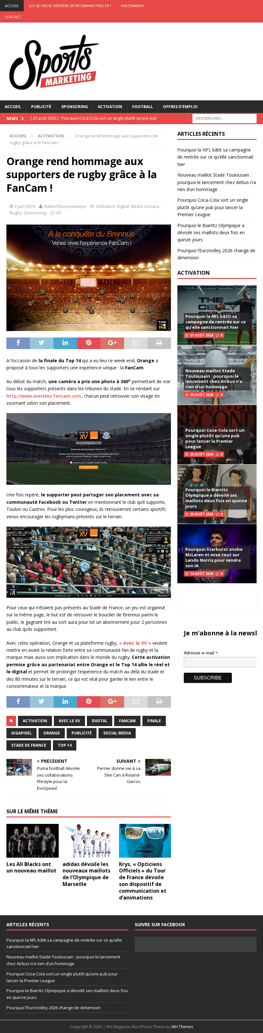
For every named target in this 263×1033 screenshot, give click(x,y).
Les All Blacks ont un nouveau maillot (31, 867)
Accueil (13, 106)
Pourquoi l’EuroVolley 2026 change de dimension (53, 1007)
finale (154, 721)
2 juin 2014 (25, 206)
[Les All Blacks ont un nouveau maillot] (32, 841)
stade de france (28, 745)
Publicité (41, 106)
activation (35, 721)
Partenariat (132, 5)
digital (99, 721)
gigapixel (21, 733)
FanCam (127, 721)
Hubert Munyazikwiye (65, 206)
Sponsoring (74, 106)
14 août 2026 (201, 573)
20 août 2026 (201, 394)
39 (58, 213)
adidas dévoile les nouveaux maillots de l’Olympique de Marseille (86, 874)
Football (142, 106)
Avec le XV (69, 721)
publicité (82, 733)
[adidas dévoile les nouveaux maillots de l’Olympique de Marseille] (89, 841)
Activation (110, 106)
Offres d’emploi (180, 106)
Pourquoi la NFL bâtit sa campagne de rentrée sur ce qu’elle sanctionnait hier (215, 157)
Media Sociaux (145, 206)
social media (117, 733)
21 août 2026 (201, 335)
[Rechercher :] (224, 118)
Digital (123, 206)
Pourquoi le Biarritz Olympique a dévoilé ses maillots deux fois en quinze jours (211, 232)
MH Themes (182, 1026)
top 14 (65, 745)
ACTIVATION (193, 272)
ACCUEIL (12, 5)
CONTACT (13, 16)
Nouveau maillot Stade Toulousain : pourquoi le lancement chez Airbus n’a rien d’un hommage (216, 182)
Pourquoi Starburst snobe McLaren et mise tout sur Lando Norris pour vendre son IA (213, 557)
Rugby (16, 213)
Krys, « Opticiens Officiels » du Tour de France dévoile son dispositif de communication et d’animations (142, 881)
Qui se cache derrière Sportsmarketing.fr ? (70, 5)
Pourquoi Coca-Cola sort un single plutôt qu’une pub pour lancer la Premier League (212, 207)
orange (51, 733)
